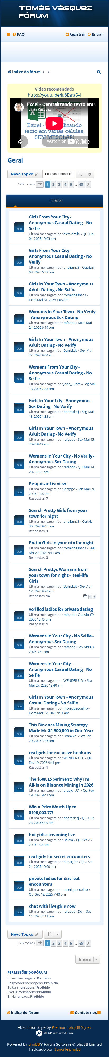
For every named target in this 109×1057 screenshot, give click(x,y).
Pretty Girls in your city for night (61, 543)
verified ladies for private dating (61, 609)
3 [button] (59, 184)
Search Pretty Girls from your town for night (58, 513)
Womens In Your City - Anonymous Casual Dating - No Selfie (60, 669)
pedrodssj (71, 411)
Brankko (69, 736)
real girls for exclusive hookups (60, 752)
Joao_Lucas (71, 384)
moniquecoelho (75, 708)
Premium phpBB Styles (71, 1027)
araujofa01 (71, 790)
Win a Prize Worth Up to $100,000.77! (52, 810)
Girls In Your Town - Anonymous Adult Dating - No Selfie (61, 287)
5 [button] (71, 184)
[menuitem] (18, 34)
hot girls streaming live (52, 834)
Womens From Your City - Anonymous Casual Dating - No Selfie (60, 373)
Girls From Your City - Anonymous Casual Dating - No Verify (60, 256)
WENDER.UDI (73, 680)
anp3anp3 (71, 267)
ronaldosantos (74, 295)
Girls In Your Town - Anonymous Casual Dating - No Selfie (61, 700)
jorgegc (69, 489)
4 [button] (65, 184)
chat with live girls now (52, 906)
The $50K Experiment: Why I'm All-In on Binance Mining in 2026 (61, 782)
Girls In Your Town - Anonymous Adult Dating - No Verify (61, 342)
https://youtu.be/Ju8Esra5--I (54, 95)
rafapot (69, 322)
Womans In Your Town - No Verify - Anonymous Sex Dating (62, 314)
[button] (40, 184)
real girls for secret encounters (59, 856)
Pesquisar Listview (47, 484)
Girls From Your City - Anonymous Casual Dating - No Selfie (60, 222)
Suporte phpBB (67, 1049)
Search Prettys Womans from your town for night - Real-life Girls (58, 575)
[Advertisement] (57, 51)
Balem (68, 839)
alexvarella (71, 233)
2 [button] (53, 184)
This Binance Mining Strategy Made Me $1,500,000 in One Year (61, 728)
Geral (15, 160)
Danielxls (70, 350)
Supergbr (70, 861)
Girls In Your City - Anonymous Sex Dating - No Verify (59, 403)
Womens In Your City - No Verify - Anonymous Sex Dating (61, 459)
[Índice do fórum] (54, 13)
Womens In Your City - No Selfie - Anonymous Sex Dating (61, 639)
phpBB (34, 1044)
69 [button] (81, 184)
